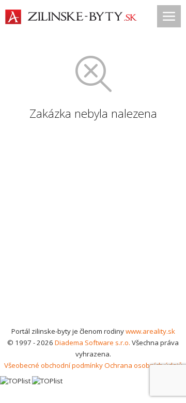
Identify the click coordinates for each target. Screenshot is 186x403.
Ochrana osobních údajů (143, 365)
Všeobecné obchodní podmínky (53, 365)
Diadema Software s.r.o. (92, 342)
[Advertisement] (93, 227)
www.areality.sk (150, 331)
